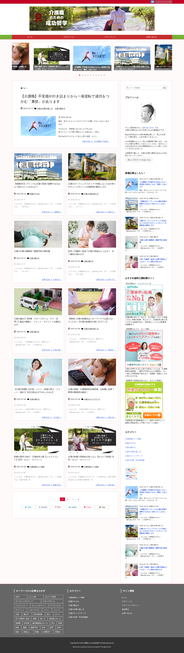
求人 (53, 623)
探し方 (42, 619)
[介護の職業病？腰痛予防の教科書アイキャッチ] (38, 234)
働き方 (26, 614)
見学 (43, 627)
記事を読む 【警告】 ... (106, 350)
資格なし (27, 632)
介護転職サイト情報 (37, 467)
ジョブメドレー (21, 605)
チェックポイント (39, 605)
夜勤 (35, 619)
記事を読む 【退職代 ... (52, 212)
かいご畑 (32, 597)
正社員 (26, 623)
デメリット (19, 610)
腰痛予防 (34, 627)
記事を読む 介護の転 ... (106, 485)
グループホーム (49, 601)
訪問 (51, 627)
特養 (17, 627)
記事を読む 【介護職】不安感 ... (96, 141)
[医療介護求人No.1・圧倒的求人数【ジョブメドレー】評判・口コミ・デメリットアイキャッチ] (38, 439)
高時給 (57, 632)
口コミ (57, 614)
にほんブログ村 (131, 472)
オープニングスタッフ (24, 601)
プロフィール (127, 601)
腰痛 (25, 627)
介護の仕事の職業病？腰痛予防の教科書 (32, 251)
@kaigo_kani (148, 127)
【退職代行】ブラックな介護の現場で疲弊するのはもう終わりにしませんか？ (153, 203)
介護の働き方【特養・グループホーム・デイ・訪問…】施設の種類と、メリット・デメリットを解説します (38, 321)
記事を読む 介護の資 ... (106, 417)
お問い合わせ (127, 613)
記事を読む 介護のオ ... (106, 212)
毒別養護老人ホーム (40, 623)
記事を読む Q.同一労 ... (106, 279)
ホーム (124, 597)
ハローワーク (34, 610)
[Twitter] (152, 2)
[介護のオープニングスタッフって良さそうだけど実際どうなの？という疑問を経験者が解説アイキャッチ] (92, 166)
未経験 (18, 623)
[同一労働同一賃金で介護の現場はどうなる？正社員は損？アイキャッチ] (92, 234)
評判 (59, 627)
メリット (56, 610)
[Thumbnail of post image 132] (92, 301)
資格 (17, 632)
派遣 (60, 623)
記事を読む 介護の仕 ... (52, 279)
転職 (37, 632)
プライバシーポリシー (130, 605)
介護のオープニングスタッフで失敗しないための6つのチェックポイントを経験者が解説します (153, 223)
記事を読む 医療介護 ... (52, 485)
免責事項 (125, 609)
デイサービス (55, 605)
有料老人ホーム (55, 619)
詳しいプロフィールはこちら (139, 160)
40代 (17, 597)
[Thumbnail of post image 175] (38, 372)
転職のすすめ (35, 194)
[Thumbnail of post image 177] (38, 166)
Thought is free (106, 647)
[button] (16, 56)
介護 (17, 614)
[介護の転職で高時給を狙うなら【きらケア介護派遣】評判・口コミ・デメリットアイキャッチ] (92, 439)
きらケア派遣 (50, 597)
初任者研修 (38, 614)
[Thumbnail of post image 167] (38, 301)
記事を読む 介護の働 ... (52, 350)
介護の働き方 (60, 108)
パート (46, 610)
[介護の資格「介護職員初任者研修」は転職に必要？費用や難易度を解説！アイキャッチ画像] (92, 372)
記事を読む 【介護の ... (52, 417)
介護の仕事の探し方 (45, 108)
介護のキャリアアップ (92, 399)
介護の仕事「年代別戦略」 (135, 460)
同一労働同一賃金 (22, 619)
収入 (48, 614)
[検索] (170, 1)
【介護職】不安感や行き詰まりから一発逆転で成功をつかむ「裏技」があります (153, 184)
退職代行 (46, 632)
